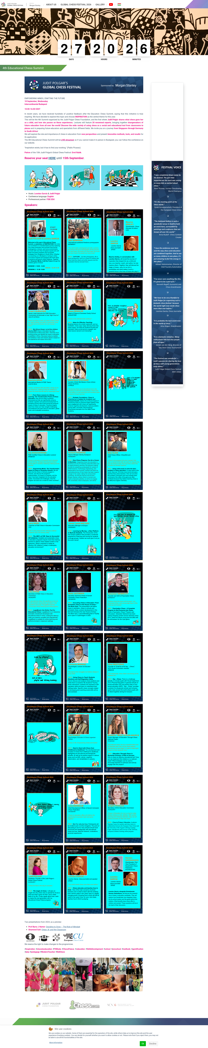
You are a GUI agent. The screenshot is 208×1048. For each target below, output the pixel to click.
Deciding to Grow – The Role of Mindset (63, 927)
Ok (143, 1043)
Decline (152, 1043)
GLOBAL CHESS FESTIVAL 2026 (76, 4)
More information (55, 1043)
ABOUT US (51, 4)
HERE (52, 158)
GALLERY (100, 4)
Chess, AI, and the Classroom (54, 930)
